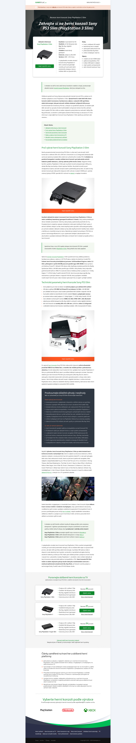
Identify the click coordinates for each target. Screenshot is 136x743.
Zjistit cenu (87, 593)
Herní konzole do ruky (63, 731)
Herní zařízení (39, 731)
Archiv (42, 740)
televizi (72, 173)
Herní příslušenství (63, 734)
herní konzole (52, 365)
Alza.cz (82, 535)
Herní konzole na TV (50, 731)
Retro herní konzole (76, 731)
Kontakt (53, 740)
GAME (40, 2)
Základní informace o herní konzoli (55, 128)
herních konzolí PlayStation (61, 88)
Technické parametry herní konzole (56, 132)
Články (47, 740)
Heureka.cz (83, 532)
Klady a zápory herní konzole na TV (55, 135)
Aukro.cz (82, 537)
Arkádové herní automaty (90, 731)
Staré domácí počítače (76, 734)
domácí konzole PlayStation (55, 257)
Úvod (36, 740)
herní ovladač (66, 511)
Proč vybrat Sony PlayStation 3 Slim (56, 130)
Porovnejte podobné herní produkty (56, 140)
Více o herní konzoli (87, 597)
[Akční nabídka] (65, 7)
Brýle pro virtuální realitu (50, 734)
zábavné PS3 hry (46, 472)
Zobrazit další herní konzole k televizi (68, 640)
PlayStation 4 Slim (62, 248)
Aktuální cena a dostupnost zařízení (56, 137)
